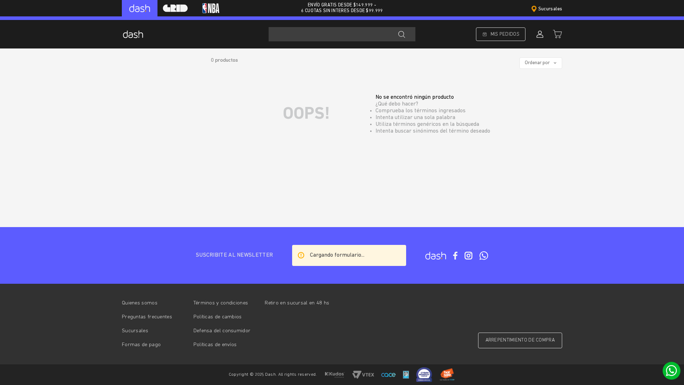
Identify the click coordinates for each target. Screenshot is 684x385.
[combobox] (342, 34)
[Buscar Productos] (401, 34)
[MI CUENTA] (539, 34)
